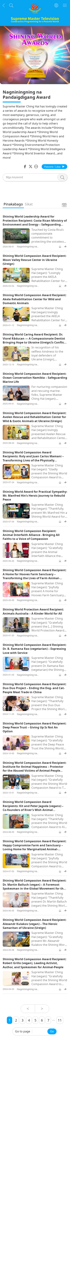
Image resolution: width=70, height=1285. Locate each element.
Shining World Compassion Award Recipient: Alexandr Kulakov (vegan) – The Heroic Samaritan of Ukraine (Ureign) (34, 924)
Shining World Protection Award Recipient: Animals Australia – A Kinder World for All (33, 611)
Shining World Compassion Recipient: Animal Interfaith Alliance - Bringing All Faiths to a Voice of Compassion (31, 535)
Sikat (29, 204)
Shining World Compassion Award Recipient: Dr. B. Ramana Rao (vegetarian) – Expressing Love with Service (34, 649)
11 (60, 1020)
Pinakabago (13, 204)
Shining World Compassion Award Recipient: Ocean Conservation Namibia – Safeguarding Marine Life (35, 378)
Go (52, 1031)
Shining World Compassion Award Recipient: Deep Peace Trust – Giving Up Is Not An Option (34, 727)
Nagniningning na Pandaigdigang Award (29, 248)
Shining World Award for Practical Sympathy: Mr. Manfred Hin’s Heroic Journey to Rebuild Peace (35, 496)
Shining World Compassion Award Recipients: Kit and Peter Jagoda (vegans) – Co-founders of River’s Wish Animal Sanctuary (33, 808)
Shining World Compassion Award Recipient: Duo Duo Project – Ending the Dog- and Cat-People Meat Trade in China (34, 688)
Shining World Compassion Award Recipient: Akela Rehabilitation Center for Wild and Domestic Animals (34, 299)
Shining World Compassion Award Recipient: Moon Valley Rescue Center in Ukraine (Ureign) (34, 260)
